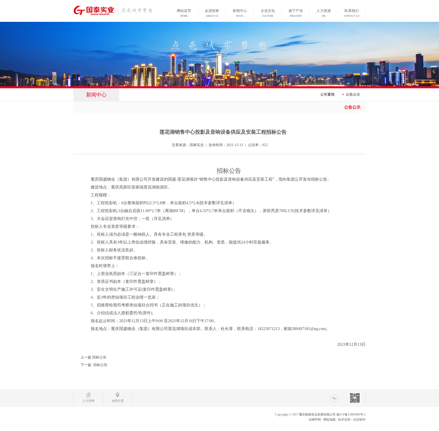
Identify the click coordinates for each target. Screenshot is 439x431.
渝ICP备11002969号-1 (351, 414)
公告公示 (353, 94)
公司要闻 (327, 94)
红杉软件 (359, 419)
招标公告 (99, 357)
